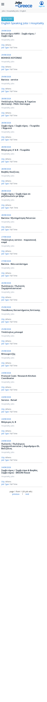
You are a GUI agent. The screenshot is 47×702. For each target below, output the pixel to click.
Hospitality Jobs (13, 11)
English (23, 11)
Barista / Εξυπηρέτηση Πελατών (18, 218)
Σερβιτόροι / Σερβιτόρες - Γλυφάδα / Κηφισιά (20, 127)
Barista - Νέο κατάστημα (14, 264)
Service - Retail (9, 400)
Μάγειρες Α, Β (8, 422)
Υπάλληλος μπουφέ (12, 332)
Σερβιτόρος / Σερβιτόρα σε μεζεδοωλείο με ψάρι (15, 195)
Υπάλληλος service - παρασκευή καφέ (18, 241)
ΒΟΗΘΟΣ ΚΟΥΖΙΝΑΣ (11, 57)
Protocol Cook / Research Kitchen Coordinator (18, 377)
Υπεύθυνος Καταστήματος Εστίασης (20, 310)
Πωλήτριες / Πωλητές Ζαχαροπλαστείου (13, 287)
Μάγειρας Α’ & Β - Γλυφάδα (15, 150)
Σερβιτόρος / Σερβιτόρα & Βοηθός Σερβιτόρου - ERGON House (19, 471)
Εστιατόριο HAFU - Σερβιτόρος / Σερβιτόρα (18, 34)
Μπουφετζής (8, 353)
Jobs (3, 11)
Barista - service (9, 79)
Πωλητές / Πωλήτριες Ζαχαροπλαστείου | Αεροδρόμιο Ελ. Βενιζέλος (20, 446)
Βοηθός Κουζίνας (10, 171)
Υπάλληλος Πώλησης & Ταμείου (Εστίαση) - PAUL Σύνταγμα (18, 102)
